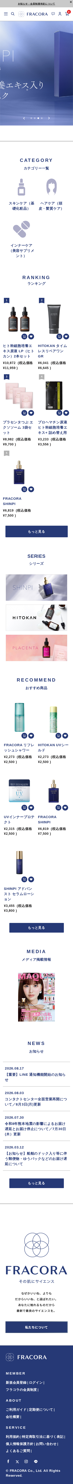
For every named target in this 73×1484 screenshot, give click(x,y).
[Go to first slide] (49, 118)
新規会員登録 (16, 1382)
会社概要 (13, 1417)
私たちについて (36, 1327)
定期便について (41, 1409)
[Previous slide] (24, 118)
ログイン (36, 1382)
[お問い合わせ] (53, 14)
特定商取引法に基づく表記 (43, 1437)
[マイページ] (60, 14)
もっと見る (36, 531)
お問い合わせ (46, 1444)
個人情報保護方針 (19, 1444)
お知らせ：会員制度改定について (36, 3)
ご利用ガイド (16, 1409)
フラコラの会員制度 (21, 1390)
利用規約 (13, 1437)
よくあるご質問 (18, 1451)
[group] (36, 73)
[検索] (13, 14)
